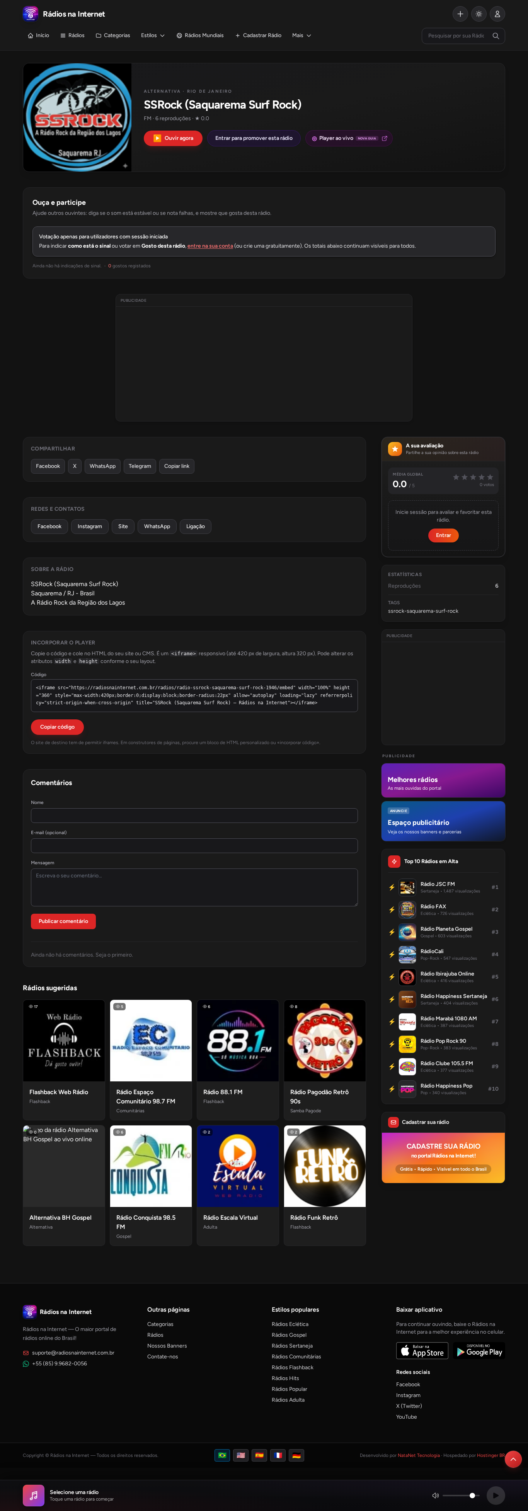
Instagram (90, 526)
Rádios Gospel (289, 1335)
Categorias (117, 35)
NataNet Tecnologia (419, 1455)
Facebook (48, 466)
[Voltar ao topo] (513, 1459)
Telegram (140, 466)
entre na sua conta (210, 246)
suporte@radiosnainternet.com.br (73, 1353)
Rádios (76, 35)
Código (38, 674)
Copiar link (176, 466)
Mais (297, 35)
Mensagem (42, 862)
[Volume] (456, 1495)
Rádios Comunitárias (296, 1356)
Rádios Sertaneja (292, 1346)
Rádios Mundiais (204, 35)
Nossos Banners (167, 1346)
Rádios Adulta (288, 1400)
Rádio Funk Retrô (314, 1217)
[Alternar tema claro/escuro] (479, 14)
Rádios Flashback (292, 1367)
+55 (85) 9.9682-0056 (59, 1363)
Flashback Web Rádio (58, 1092)
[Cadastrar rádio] (460, 14)
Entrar (443, 535)
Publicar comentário (63, 921)
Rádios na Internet (66, 1312)
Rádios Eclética (290, 1324)
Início (42, 35)
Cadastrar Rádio (262, 35)
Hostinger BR (491, 1455)
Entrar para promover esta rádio (254, 138)
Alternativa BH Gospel (60, 1217)
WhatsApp (103, 466)
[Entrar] (497, 14)
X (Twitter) (409, 1406)
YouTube (406, 1417)
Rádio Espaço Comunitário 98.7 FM (145, 1096)
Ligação (195, 526)
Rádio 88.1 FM (223, 1092)
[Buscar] (496, 36)
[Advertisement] (264, 364)
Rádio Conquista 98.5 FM (145, 1222)
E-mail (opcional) (48, 832)
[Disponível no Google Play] (479, 1350)
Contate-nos (162, 1356)
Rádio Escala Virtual (230, 1217)
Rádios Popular (289, 1389)
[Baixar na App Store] (422, 1350)
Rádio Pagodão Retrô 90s (319, 1096)
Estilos (149, 35)
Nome (37, 802)
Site (123, 526)
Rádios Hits (285, 1378)
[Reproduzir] (496, 1495)
